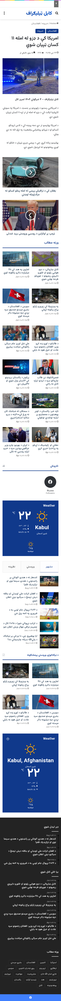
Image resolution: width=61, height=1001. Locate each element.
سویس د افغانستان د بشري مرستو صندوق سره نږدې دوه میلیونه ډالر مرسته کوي (16, 311)
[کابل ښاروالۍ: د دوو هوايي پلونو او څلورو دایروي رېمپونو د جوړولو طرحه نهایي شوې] (45, 258)
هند (42, 979)
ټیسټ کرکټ (31, 979)
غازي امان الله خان (49, 974)
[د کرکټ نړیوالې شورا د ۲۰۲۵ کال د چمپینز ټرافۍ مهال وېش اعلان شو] (49, 627)
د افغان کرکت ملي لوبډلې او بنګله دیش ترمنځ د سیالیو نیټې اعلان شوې (20, 597)
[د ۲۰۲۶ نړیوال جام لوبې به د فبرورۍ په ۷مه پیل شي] (49, 613)
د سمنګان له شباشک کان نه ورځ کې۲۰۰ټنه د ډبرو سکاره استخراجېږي (16, 415)
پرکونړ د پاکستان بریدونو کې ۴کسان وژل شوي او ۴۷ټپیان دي (17, 381)
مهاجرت (19, 974)
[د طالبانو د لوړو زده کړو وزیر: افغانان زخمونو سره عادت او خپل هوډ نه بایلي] (45, 333)
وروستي (31, 567)
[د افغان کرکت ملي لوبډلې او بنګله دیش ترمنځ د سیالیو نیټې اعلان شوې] (49, 598)
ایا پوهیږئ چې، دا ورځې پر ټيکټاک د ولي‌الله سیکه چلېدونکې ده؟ (20, 638)
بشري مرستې (16, 962)
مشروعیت (31, 974)
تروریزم (42, 968)
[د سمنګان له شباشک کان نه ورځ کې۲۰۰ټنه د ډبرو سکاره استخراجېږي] (16, 400)
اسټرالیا (53, 962)
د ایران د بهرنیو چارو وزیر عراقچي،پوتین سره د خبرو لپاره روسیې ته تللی (16, 448)
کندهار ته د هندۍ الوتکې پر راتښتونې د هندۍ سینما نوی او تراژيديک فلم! (22, 581)
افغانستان (35, 23)
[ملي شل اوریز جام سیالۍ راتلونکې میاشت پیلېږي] (16, 333)
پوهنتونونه (52, 985)
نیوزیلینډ (53, 979)
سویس (11, 968)
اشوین (43, 962)
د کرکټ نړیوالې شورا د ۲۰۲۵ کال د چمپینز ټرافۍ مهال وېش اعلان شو (20, 625)
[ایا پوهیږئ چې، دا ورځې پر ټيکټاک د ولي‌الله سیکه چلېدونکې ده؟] (49, 641)
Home (53, 23)
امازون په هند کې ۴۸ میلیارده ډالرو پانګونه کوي (16, 271)
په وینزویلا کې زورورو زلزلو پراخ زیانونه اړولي (45, 308)
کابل (40, 985)
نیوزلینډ (7, 974)
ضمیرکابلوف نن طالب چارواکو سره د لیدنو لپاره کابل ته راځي (46, 381)
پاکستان (17, 979)
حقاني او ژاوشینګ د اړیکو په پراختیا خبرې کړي (45, 446)
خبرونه (45, 23)
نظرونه (11, 567)
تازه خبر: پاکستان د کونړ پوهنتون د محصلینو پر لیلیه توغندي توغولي (46, 415)
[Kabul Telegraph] (39, 13)
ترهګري (53, 968)
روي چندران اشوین (27, 968)
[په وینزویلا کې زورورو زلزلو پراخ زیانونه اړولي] (45, 296)
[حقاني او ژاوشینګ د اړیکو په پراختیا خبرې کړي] (45, 434)
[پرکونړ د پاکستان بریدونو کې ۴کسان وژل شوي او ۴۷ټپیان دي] (16, 366)
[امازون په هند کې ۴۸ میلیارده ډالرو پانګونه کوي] (16, 258)
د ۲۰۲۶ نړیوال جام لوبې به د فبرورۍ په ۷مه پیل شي (23, 611)
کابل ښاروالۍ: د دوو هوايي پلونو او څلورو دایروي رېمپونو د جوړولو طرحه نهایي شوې (46, 274)
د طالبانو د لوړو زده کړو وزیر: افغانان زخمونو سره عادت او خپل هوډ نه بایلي (45, 347)
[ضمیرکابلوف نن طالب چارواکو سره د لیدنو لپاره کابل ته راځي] (45, 366)
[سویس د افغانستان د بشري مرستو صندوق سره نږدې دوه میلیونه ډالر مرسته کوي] (16, 296)
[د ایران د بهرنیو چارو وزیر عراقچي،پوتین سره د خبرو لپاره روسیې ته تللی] (16, 434)
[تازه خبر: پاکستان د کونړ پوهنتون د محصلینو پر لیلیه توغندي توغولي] (45, 400)
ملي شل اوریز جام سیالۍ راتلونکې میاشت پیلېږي (16, 345)
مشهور (49, 567)
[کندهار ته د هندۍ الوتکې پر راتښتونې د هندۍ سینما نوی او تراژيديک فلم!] (49, 581)
